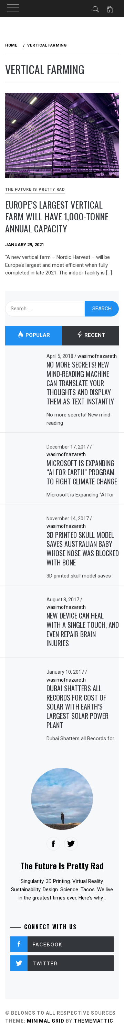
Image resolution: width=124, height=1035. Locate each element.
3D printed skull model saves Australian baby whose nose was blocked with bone (82, 548)
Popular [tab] (37, 335)
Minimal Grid (45, 1021)
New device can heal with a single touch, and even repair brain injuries (82, 629)
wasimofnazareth (97, 356)
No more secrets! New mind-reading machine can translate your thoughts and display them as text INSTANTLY (80, 382)
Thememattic (93, 1021)
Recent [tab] (94, 335)
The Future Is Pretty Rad (35, 189)
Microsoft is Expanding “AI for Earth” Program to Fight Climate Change (81, 472)
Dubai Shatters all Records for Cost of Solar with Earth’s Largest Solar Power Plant (77, 706)
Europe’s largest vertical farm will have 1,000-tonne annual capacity (56, 216)
